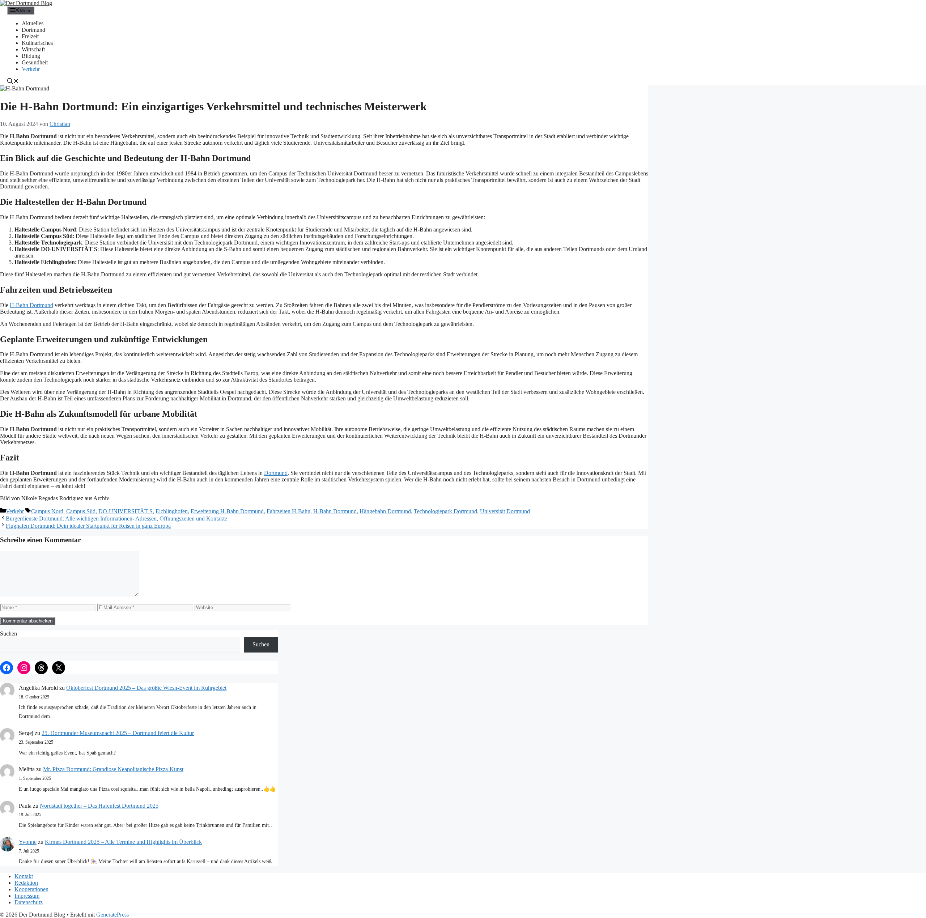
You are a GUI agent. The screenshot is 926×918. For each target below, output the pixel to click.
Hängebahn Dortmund (385, 511)
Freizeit (30, 36)
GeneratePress (112, 914)
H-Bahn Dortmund (31, 305)
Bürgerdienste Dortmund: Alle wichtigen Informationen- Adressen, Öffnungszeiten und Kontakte (116, 518)
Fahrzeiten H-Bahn (288, 511)
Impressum (26, 896)
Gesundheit (35, 62)
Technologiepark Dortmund (445, 511)
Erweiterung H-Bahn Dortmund (227, 511)
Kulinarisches (37, 43)
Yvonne (28, 842)
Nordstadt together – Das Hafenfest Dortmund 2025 (99, 806)
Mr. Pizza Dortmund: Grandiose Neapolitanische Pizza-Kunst (113, 769)
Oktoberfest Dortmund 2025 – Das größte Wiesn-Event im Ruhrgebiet (146, 688)
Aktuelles (32, 23)
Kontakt (23, 876)
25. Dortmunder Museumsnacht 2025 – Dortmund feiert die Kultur (118, 733)
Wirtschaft (33, 49)
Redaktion (26, 883)
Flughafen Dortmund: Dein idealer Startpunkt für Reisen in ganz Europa (88, 526)
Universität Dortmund (505, 511)
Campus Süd (80, 511)
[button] (13, 82)
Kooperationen (31, 889)
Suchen (8, 633)
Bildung (31, 56)
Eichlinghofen (172, 511)
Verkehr (31, 69)
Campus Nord (47, 511)
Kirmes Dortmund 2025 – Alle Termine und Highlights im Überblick (123, 842)
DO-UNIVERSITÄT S (125, 511)
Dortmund (33, 30)
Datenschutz (28, 902)
